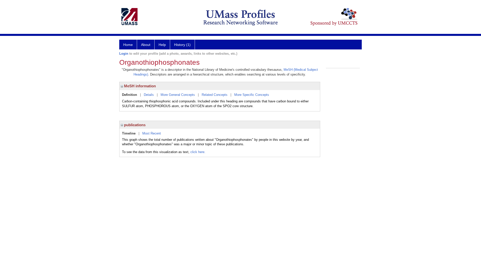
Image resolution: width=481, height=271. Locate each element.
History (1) (182, 45)
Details (149, 95)
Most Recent (151, 133)
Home (128, 45)
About (145, 45)
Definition (129, 95)
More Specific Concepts (251, 95)
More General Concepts (178, 95)
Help (162, 45)
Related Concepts (214, 95)
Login (123, 53)
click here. (197, 152)
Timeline (129, 133)
